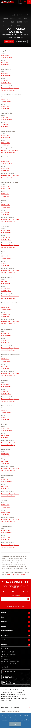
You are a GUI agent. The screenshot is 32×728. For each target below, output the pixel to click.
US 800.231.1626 (8, 652)
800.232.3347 (5, 194)
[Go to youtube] (13, 591)
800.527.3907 (5, 161)
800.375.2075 (5, 99)
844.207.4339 (5, 62)
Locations (6, 659)
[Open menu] (29, 613)
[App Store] (15, 677)
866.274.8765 (5, 80)
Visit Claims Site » (6, 57)
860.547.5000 (5, 237)
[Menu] (29, 2)
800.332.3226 (5, 454)
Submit (28, 599)
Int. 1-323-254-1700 (9, 654)
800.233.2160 (5, 55)
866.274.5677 (5, 73)
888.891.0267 (5, 391)
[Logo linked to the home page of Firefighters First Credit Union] (7, 2)
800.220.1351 (5, 479)
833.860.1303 (5, 435)
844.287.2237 (5, 366)
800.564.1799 (5, 410)
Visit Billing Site (5, 64)
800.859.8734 (5, 186)
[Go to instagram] (8, 591)
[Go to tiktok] (27, 591)
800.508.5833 (5, 307)
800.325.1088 (5, 359)
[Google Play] (15, 682)
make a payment (20, 574)
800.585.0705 (5, 263)
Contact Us (7, 657)
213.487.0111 (4, 117)
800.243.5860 (5, 230)
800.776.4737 (5, 428)
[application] (15, 720)
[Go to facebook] (3, 591)
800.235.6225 (5, 530)
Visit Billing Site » (6, 316)
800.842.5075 (5, 512)
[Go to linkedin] (23, 591)
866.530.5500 (5, 314)
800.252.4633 (5, 505)
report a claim (10, 574)
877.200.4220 (5, 143)
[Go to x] (18, 591)
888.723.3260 (5, 461)
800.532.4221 (5, 168)
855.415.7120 (5, 281)
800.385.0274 (5, 205)
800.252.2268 (5, 537)
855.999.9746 (5, 256)
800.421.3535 (5, 384)
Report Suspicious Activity (11, 661)
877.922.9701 (5, 212)
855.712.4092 (5, 486)
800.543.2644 (5, 106)
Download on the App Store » (10, 88)
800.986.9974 (5, 135)
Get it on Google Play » (8, 90)
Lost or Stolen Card (9, 664)
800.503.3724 (5, 333)
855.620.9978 (5, 288)
